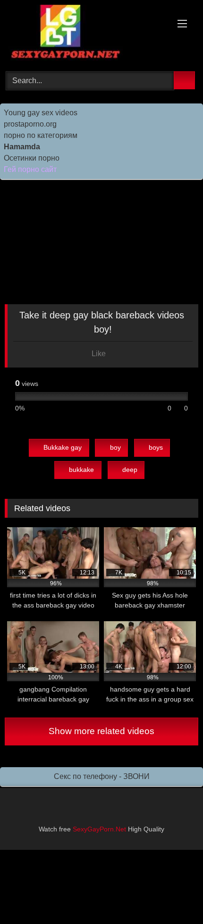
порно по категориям (40, 135)
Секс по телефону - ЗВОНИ (102, 776)
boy (115, 447)
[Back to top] (174, 896)
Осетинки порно (31, 158)
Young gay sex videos (40, 113)
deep (129, 469)
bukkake (81, 469)
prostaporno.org (30, 124)
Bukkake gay (62, 447)
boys (156, 447)
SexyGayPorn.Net (99, 829)
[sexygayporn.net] (83, 34)
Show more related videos (101, 731)
